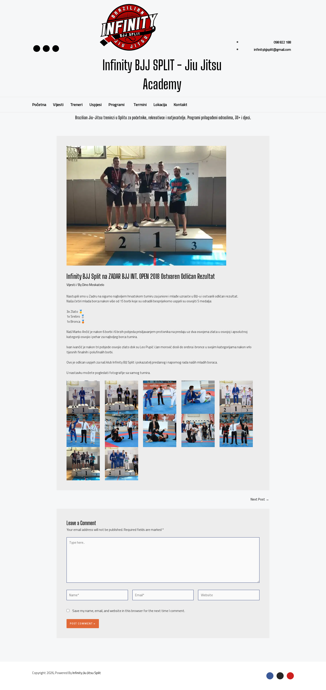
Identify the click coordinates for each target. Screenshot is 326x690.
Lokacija (160, 104)
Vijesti (58, 104)
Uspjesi (95, 104)
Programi (116, 104)
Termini (140, 104)
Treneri (76, 104)
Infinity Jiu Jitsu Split (87, 673)
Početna (39, 104)
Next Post (260, 499)
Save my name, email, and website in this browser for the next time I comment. (128, 611)
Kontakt (180, 104)
